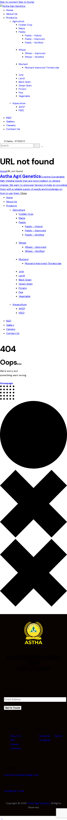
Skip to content (9, 2)
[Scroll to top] (1, 818)
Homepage (6, 383)
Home (3, 171)
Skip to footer (26, 2)
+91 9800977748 (14, 791)
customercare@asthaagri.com (21, 775)
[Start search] (37, 146)
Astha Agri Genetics (38, 803)
